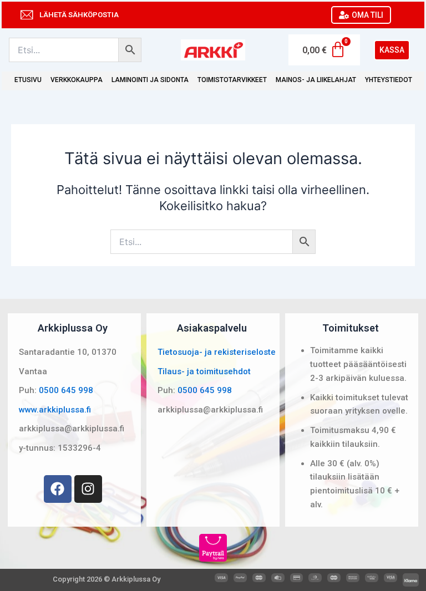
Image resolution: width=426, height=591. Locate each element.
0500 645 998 (66, 390)
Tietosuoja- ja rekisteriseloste (217, 352)
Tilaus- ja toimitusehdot (204, 371)
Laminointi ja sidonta (150, 80)
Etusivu (28, 80)
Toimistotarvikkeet (232, 80)
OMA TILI (367, 15)
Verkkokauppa (76, 80)
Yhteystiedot (388, 80)
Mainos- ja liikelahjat (316, 80)
